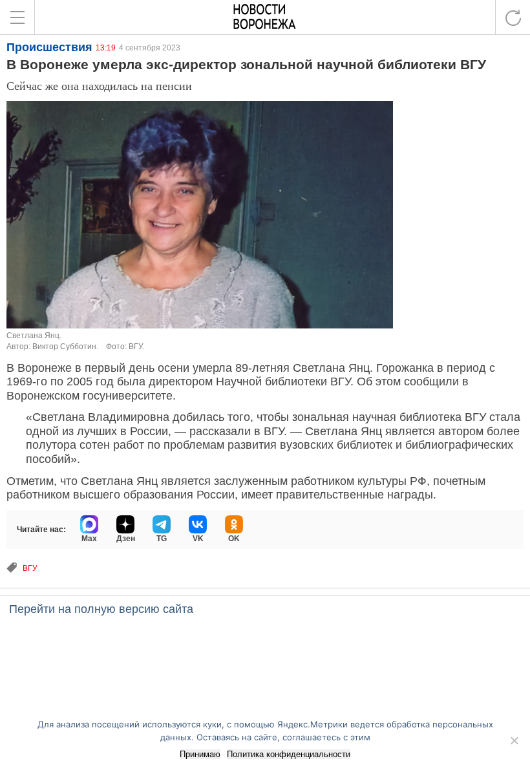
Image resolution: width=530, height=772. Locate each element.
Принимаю (200, 754)
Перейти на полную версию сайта (101, 609)
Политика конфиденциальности (288, 754)
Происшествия (49, 47)
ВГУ (30, 568)
